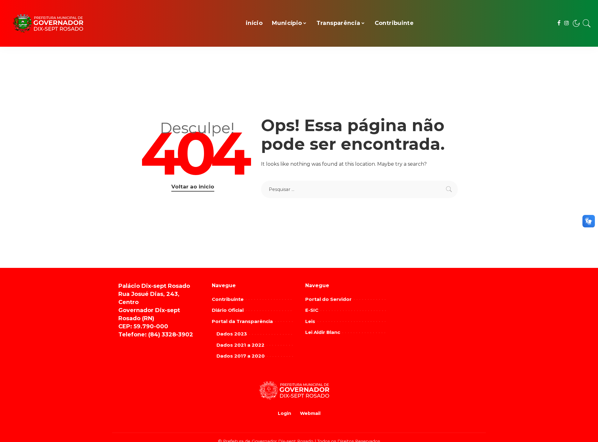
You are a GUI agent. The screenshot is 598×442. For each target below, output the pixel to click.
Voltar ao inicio (192, 186)
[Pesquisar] (587, 23)
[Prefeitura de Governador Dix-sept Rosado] (53, 23)
